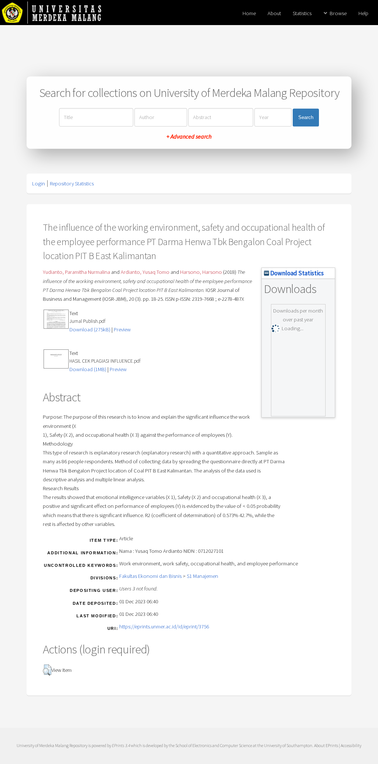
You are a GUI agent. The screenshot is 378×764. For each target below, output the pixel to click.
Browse (338, 13)
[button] (47, 670)
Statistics (302, 13)
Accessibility (351, 745)
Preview (122, 329)
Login (38, 183)
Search (305, 117)
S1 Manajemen (202, 576)
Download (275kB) (89, 329)
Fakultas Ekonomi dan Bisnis (150, 576)
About (274, 13)
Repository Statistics (72, 183)
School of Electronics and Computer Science (213, 745)
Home (249, 13)
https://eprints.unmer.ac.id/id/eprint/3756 (164, 626)
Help (363, 13)
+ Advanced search (189, 136)
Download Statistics (296, 273)
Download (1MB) (87, 369)
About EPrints (326, 745)
